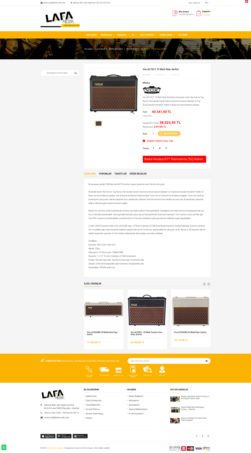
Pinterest (166, 148)
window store (80, 436)
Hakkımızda (91, 396)
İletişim (183, 35)
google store (48, 436)
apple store (64, 436)
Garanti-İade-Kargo (94, 413)
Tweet (159, 148)
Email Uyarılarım (136, 413)
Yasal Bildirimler (93, 405)
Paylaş (153, 148)
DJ (133, 35)
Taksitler (120, 173)
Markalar (106, 35)
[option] (98, 123)
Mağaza (121, 35)
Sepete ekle (171, 133)
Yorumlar (105, 173)
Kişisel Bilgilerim (136, 396)
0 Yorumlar (160, 75)
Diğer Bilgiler (138, 173)
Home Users (166, 35)
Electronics (147, 35)
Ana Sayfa (91, 35)
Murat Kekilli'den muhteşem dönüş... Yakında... (192, 408)
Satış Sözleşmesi (94, 400)
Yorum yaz (175, 75)
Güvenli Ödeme (93, 409)
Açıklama (90, 173)
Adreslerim (134, 400)
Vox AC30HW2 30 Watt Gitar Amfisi (190, 332)
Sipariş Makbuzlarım (138, 409)
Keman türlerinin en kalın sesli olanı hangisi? (193, 419)
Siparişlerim (134, 405)
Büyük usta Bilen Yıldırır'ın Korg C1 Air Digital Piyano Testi (195, 397)
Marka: (146, 82)
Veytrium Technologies (84, 448)
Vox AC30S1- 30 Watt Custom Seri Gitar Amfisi (146, 333)
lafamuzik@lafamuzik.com (56, 417)
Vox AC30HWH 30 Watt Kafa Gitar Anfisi (102, 333)
